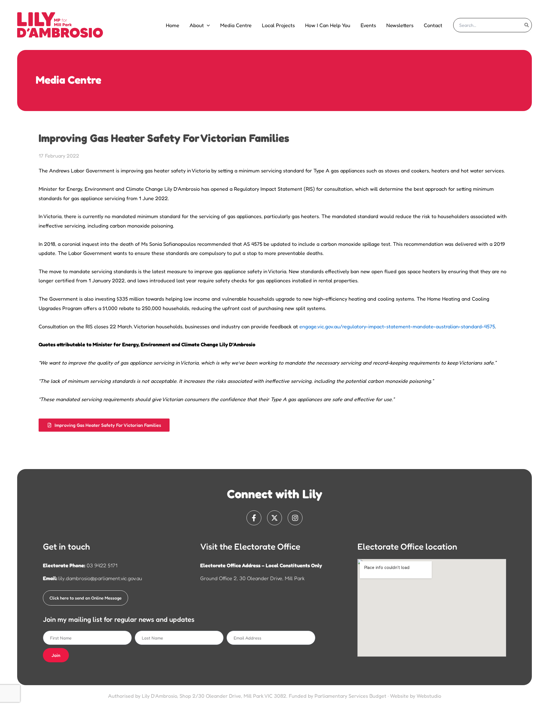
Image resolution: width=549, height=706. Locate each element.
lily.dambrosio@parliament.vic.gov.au (100, 578)
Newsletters (399, 25)
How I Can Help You (327, 25)
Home (172, 25)
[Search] (526, 25)
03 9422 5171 (102, 565)
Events (368, 25)
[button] (207, 25)
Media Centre (236, 25)
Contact (433, 25)
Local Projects (278, 25)
